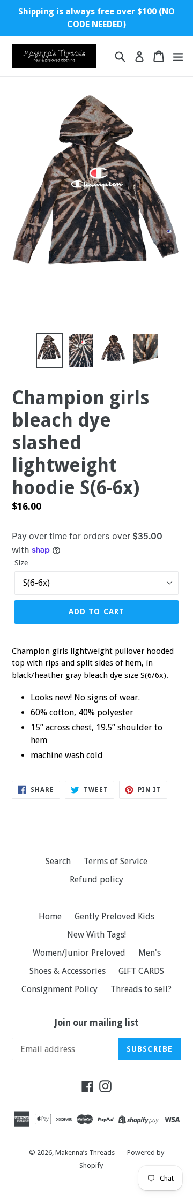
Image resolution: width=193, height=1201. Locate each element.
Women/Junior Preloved (79, 953)
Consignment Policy (59, 989)
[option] (49, 350)
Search (58, 861)
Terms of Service (115, 861)
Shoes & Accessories (67, 971)
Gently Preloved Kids (114, 916)
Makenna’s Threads (85, 1153)
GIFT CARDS (141, 971)
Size (21, 562)
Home (50, 916)
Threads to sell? (141, 989)
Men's (149, 953)
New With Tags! (96, 935)
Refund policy (96, 879)
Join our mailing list (97, 1022)
